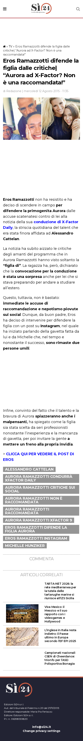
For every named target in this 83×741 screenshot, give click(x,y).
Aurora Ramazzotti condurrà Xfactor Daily (38, 478)
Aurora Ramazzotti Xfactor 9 (38, 520)
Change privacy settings (41, 731)
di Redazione (12, 91)
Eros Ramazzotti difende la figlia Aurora (36, 529)
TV (10, 46)
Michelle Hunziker (25, 545)
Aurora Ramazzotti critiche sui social (40, 489)
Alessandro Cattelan (29, 469)
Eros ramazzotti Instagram (36, 538)
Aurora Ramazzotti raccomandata (27, 511)
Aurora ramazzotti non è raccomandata (33, 500)
